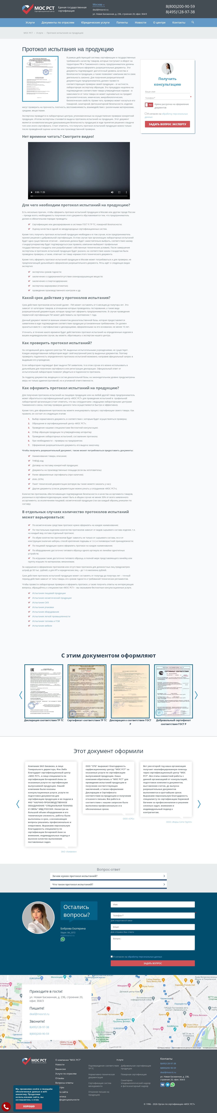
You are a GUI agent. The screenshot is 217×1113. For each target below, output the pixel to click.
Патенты (122, 22)
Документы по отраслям (58, 22)
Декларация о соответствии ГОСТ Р (130, 722)
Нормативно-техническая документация (101, 1076)
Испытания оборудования (45, 611)
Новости (140, 22)
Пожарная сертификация (134, 1074)
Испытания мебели (42, 625)
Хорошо (29, 1106)
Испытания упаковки (43, 607)
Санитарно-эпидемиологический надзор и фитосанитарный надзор (136, 1083)
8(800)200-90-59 (180, 6)
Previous (20, 695)
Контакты (178, 22)
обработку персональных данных (145, 956)
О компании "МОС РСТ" (68, 1059)
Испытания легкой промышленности (51, 616)
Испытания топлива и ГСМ (46, 621)
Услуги (30, 22)
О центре (159, 22)
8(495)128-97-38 (180, 11)
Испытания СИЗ (40, 602)
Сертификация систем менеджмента (99, 1084)
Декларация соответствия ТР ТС (43, 720)
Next (196, 695)
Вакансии (60, 1069)
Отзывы (59, 1078)
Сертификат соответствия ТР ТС (87, 720)
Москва (97, 4)
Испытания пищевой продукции (49, 593)
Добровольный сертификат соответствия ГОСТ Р (173, 722)
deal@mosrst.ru (100, 9)
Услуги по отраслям (65, 1073)
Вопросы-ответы (64, 1082)
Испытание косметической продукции (52, 598)
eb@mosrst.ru (68, 935)
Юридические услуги (95, 22)
